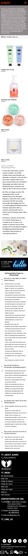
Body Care (15, 37)
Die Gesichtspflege (7, 476)
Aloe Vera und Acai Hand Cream (11, 52)
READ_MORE (3, 71)
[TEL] (7, 552)
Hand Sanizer (5, 495)
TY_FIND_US (7, 519)
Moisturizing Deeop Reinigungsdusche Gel (14, 84)
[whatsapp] (11, 552)
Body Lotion (5, 160)
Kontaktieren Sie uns (12, 499)
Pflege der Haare (6, 484)
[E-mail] (2, 552)
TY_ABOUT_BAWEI (9, 455)
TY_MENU (5, 473)
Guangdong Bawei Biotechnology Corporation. (13, 547)
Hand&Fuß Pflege (7, 70)
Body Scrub (5, 130)
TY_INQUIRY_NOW (6, 266)
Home (4, 37)
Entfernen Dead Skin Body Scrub (14, 114)
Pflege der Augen (7, 489)
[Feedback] (21, 552)
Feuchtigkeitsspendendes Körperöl (12, 149)
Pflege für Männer (7, 481)
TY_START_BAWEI (6, 262)
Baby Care (4, 487)
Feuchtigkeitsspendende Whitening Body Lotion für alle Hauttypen (13, 145)
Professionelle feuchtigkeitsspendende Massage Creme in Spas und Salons (13, 141)
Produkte (9, 37)
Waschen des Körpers (9, 100)
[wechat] (16, 552)
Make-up (4, 492)
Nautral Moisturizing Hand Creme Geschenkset (11, 55)
